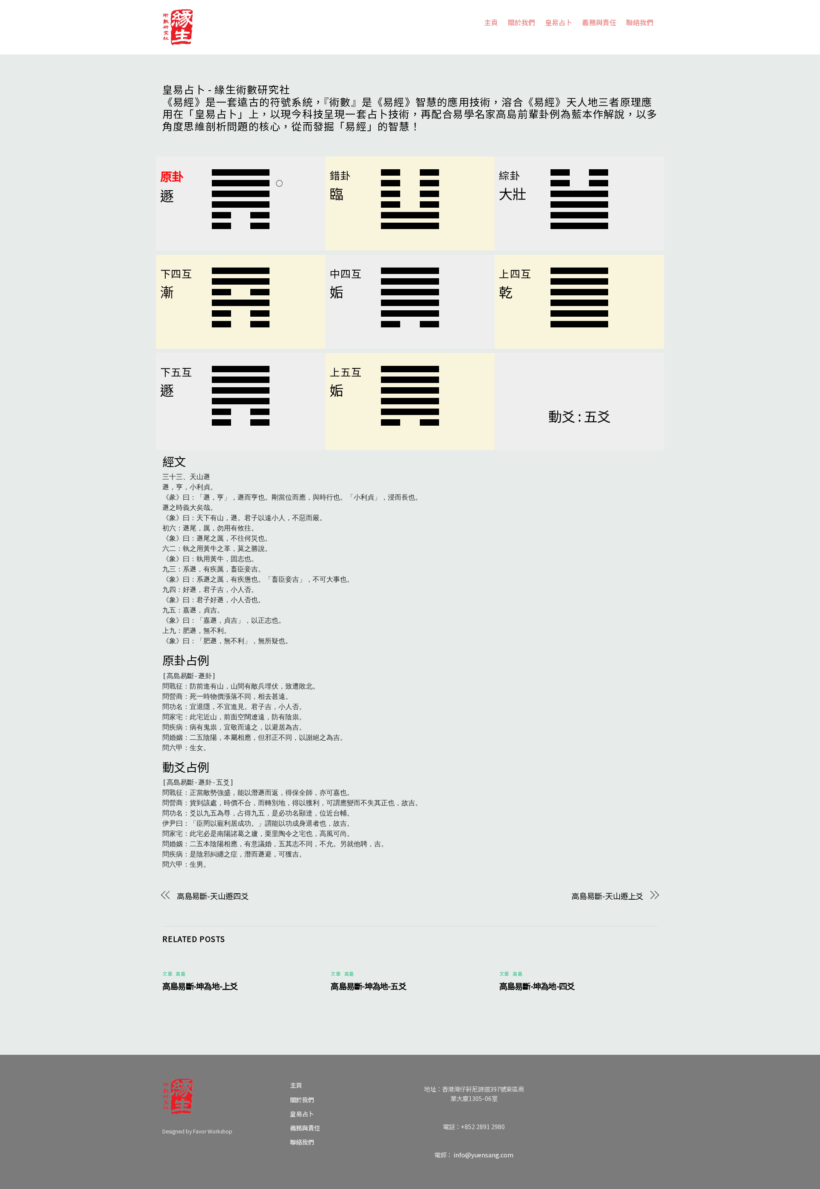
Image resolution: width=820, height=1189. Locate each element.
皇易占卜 (558, 22)
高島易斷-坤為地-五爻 (368, 986)
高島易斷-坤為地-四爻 (537, 986)
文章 (167, 973)
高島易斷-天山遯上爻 (607, 895)
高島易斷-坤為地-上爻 (200, 986)
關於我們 (521, 22)
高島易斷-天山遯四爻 (213, 895)
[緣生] (177, 25)
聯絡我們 (639, 22)
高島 (180, 973)
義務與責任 (599, 22)
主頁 (491, 22)
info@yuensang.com (483, 1154)
